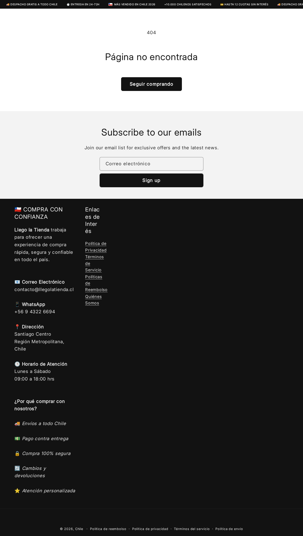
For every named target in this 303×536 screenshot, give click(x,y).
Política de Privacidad (96, 246)
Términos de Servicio (94, 263)
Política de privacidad (150, 529)
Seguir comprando (151, 84)
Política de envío (229, 529)
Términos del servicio (192, 529)
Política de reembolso (108, 529)
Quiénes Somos (93, 299)
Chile (79, 529)
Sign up (151, 180)
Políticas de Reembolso (96, 283)
